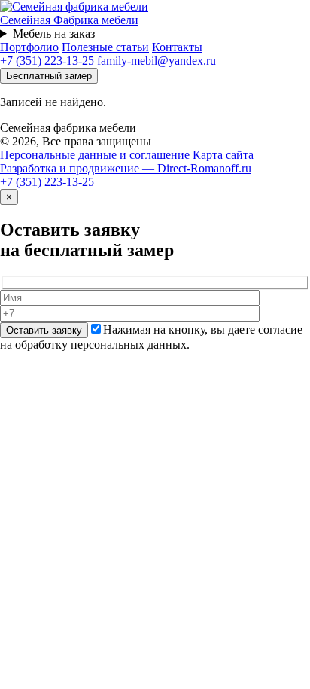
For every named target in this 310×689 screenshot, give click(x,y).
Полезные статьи (105, 47)
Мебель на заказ (54, 33)
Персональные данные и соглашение (95, 154)
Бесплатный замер (49, 75)
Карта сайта (223, 154)
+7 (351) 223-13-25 (47, 60)
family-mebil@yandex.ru (156, 60)
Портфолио (29, 47)
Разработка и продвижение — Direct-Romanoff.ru (125, 168)
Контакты (177, 47)
